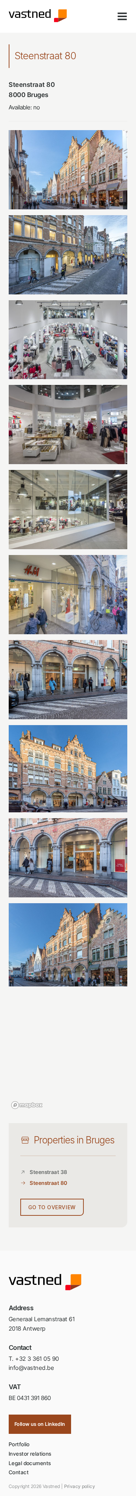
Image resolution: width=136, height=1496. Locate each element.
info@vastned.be (31, 1367)
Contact (19, 1472)
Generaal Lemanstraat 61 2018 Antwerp (42, 1323)
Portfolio (19, 1444)
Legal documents (30, 1463)
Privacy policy (79, 1486)
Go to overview (52, 1207)
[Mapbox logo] (27, 1105)
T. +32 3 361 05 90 (34, 1358)
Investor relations (30, 1454)
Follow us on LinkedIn (40, 1424)
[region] (68, 1053)
